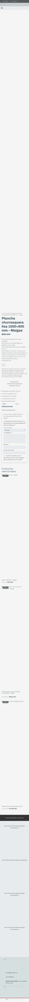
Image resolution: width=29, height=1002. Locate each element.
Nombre (6, 444)
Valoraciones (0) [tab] (14, 386)
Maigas (20, 376)
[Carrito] (27, 8)
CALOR (7, 313)
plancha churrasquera (7, 373)
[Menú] (1, 8)
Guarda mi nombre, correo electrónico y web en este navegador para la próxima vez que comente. (13, 457)
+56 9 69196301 (10, 977)
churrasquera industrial (7, 372)
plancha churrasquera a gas (20, 373)
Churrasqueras (13, 313)
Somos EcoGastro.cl (14, 818)
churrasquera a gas (18, 370)
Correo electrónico (9, 450)
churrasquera (10, 370)
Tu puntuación (8, 427)
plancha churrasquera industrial (10, 375)
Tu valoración (7, 432)
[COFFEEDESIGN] (14, 1000)
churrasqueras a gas (19, 372)
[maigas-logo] (5, 4)
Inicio (3, 313)
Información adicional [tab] (14, 384)
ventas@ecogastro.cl (11, 972)
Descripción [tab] (14, 382)
